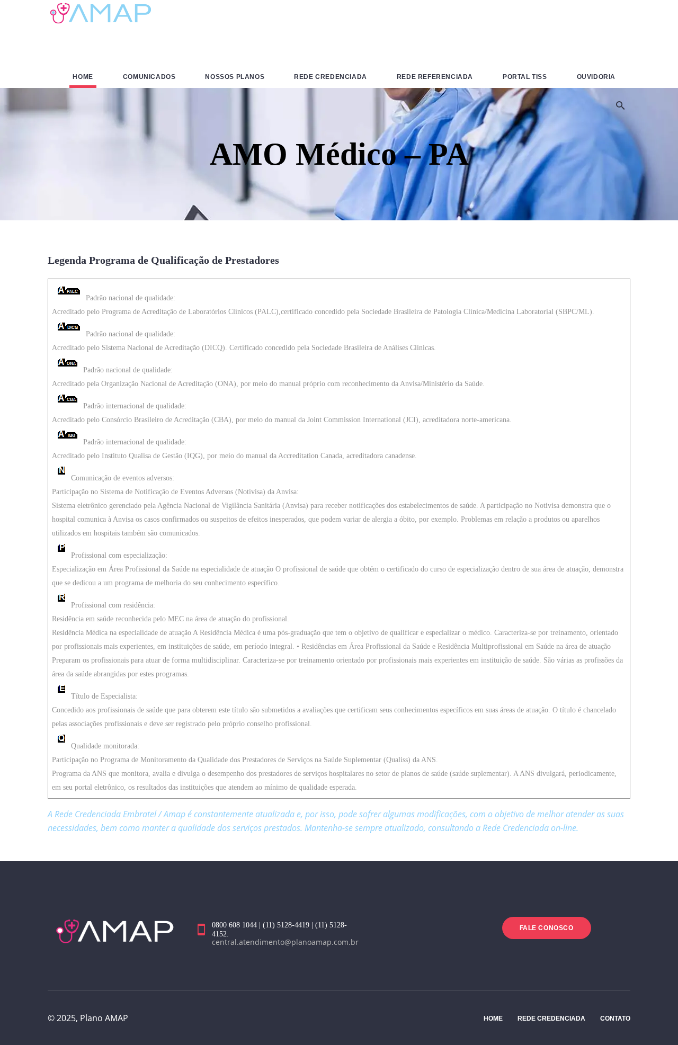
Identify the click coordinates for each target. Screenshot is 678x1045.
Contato (615, 1018)
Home (493, 1018)
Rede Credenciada (551, 1018)
